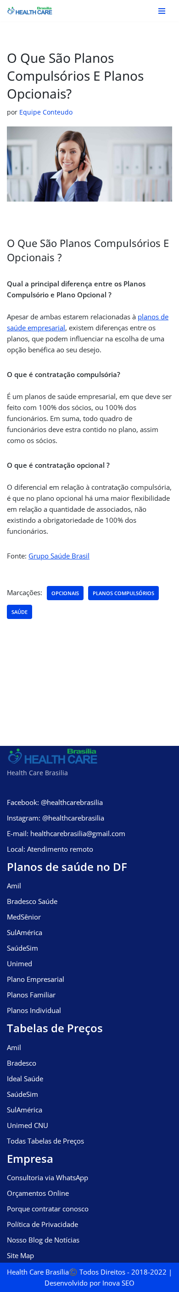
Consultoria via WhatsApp (47, 1177)
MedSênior (24, 916)
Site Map (20, 1255)
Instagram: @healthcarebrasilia (55, 817)
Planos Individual (34, 1010)
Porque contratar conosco (48, 1208)
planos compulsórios (123, 593)
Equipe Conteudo (46, 112)
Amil (14, 885)
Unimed (19, 963)
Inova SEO (118, 1282)
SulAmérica (24, 932)
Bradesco (21, 1063)
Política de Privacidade (42, 1224)
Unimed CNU (27, 1125)
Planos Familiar (31, 994)
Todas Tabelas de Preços (45, 1140)
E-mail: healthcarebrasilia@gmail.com (66, 833)
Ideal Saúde (25, 1078)
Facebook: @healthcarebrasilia (55, 802)
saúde (19, 611)
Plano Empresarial (35, 979)
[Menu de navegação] (161, 11)
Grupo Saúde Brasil (59, 555)
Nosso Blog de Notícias (43, 1239)
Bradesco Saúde (32, 901)
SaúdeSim (22, 948)
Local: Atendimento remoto (50, 849)
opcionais (65, 593)
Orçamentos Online (38, 1193)
